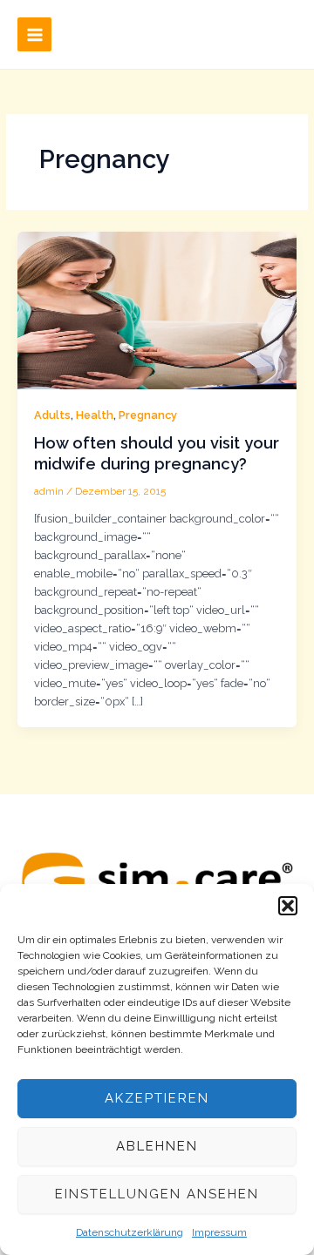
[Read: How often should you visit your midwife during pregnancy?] (157, 309)
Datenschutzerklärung (129, 1232)
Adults (52, 415)
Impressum (219, 1232)
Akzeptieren (157, 1098)
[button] (288, 905)
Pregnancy (148, 415)
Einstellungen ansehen (157, 1194)
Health (94, 415)
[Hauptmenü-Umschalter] (34, 34)
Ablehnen (157, 1146)
